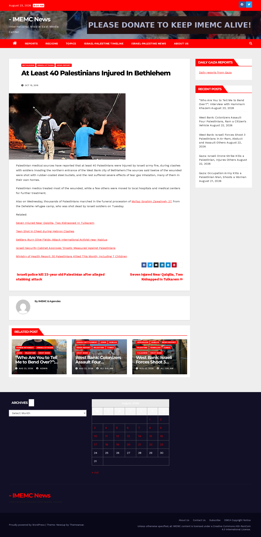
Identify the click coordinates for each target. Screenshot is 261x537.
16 (161, 436)
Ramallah (155, 348)
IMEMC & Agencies (49, 301)
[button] (250, 43)
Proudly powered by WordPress (27, 524)
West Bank (44, 353)
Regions (51, 43)
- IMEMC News (29, 19)
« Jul (95, 472)
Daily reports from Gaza (215, 72)
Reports (31, 43)
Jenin (19, 353)
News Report (64, 65)
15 (150, 436)
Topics (71, 43)
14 (139, 436)
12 (117, 436)
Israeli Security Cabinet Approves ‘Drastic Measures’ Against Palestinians (65, 248)
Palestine (30, 353)
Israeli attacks (45, 65)
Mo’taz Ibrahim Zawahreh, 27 (151, 201)
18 (106, 444)
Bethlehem (28, 65)
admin (43, 368)
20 (128, 444)
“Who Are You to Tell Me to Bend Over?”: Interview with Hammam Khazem (222, 104)
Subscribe (215, 520)
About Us (181, 43)
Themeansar (77, 524)
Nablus (113, 342)
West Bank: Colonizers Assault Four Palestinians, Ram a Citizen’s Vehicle (222, 121)
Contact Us (199, 520)
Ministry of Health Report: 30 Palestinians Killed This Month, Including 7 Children (71, 256)
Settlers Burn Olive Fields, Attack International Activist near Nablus (61, 239)
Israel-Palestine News (148, 43)
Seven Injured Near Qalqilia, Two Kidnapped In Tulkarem (55, 223)
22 (150, 444)
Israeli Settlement (87, 342)
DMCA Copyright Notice (237, 520)
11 (106, 436)
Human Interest (25, 348)
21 (139, 444)
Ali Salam (106, 368)
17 (95, 444)
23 (161, 444)
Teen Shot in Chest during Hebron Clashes (45, 231)
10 (95, 436)
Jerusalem (142, 342)
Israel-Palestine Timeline (104, 43)
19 (117, 444)
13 (128, 436)
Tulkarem (142, 353)
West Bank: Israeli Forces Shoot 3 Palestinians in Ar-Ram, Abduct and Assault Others (222, 138)
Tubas (110, 348)
